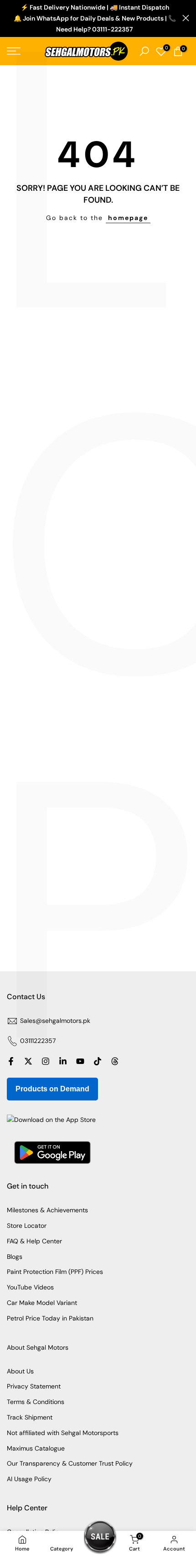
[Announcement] (94, 18)
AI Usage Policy (29, 1479)
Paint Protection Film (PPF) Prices (55, 1272)
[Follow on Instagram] (45, 1061)
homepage (128, 218)
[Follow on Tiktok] (97, 1061)
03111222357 (38, 1041)
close (185, 18)
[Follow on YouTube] (80, 1061)
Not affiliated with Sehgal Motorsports (63, 1433)
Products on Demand (52, 1089)
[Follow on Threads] (115, 1061)
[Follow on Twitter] (28, 1061)
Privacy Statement (34, 1386)
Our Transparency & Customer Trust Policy (70, 1463)
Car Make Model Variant (42, 1303)
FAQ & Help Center (34, 1241)
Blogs (14, 1256)
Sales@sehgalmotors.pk (55, 1020)
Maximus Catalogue (36, 1448)
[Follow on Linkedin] (63, 1061)
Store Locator (26, 1225)
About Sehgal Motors (37, 1347)
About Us (20, 1371)
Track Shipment (29, 1417)
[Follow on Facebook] (11, 1061)
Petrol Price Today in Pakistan (50, 1318)
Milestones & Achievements (47, 1210)
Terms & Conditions (35, 1402)
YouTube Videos (30, 1287)
